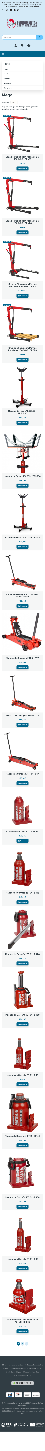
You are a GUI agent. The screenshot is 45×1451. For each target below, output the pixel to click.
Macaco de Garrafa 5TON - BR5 (22, 1259)
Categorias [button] (8, 88)
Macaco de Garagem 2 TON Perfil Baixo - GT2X (22, 595)
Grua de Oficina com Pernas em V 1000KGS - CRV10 (22, 158)
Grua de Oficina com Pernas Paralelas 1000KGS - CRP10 (22, 285)
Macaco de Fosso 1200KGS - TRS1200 (22, 412)
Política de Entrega (35, 1368)
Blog (4, 1365)
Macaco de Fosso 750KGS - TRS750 (22, 537)
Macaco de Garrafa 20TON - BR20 (22, 954)
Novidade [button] (7, 83)
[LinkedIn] (14, 10)
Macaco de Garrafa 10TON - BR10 (22, 831)
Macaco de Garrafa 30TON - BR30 (22, 1015)
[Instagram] (7, 10)
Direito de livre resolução (23, 1375)
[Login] (16, 45)
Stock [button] (6, 74)
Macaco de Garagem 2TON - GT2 (22, 658)
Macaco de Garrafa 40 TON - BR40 (22, 1136)
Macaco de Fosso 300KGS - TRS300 (22, 476)
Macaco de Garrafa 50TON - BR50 (22, 1197)
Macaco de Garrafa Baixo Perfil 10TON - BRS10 (22, 1320)
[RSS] (18, 10)
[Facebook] (3, 10)
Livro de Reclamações (31, 1372)
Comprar (23, 168)
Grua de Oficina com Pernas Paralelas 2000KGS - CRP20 (22, 349)
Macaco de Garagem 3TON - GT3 (22, 715)
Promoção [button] (8, 78)
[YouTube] (11, 10)
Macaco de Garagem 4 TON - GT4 (22, 774)
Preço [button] (6, 69)
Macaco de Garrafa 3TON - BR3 (22, 1075)
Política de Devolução (18, 1368)
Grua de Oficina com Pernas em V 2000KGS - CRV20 (22, 222)
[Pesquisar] (39, 37)
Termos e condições (15, 1365)
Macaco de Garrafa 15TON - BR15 (22, 893)
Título (13, 102)
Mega (7, 94)
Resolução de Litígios (13, 1372)
